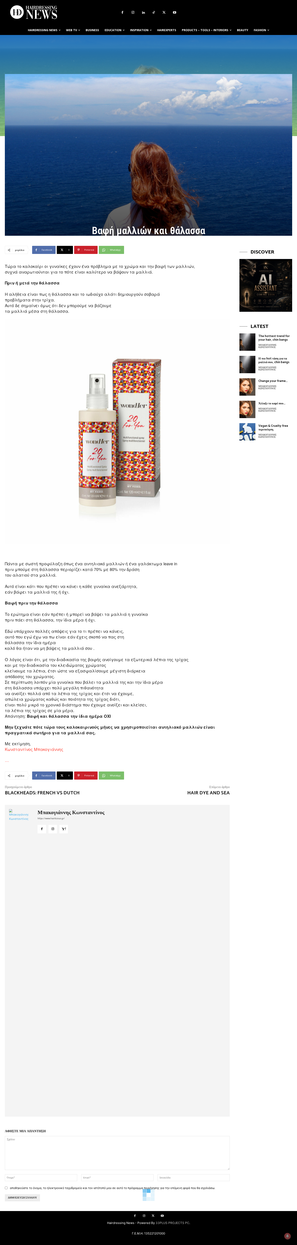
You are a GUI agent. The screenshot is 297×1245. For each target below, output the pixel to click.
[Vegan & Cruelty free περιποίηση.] (247, 432)
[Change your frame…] (247, 387)
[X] (164, 12)
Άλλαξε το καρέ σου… (271, 403)
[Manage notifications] (287, 1236)
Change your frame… (273, 381)
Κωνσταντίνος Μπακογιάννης (34, 749)
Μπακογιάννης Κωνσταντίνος (71, 812)
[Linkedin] (143, 12)
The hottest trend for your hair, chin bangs (274, 338)
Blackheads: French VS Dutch (42, 793)
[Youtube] (174, 12)
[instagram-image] (265, 285)
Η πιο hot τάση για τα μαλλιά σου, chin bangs (273, 360)
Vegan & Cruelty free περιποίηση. (273, 427)
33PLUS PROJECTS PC (172, 1223)
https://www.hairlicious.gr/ (51, 818)
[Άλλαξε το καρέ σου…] (247, 409)
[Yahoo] (63, 829)
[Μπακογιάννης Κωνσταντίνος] (21, 960)
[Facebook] (122, 12)
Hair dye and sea (208, 793)
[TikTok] (154, 12)
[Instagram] (133, 12)
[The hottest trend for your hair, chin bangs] (247, 342)
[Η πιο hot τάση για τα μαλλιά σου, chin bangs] (247, 364)
